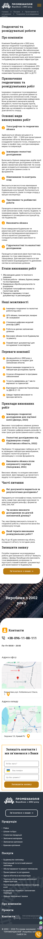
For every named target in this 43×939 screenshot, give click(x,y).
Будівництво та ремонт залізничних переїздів (19, 891)
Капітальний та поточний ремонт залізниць (17, 864)
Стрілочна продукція (12, 835)
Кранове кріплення (11, 845)
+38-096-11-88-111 (22, 638)
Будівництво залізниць (13, 860)
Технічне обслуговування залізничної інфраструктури (20, 880)
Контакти (8, 916)
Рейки (6, 828)
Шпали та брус (9, 831)
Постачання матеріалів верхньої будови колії (21, 886)
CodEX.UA (21, 934)
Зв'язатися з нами (20, 571)
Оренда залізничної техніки (15, 896)
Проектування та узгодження (16, 872)
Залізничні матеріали (12, 838)
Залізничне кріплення (12, 842)
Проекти (7, 910)
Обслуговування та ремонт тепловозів (20, 869)
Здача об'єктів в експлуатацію (17, 876)
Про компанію (11, 903)
